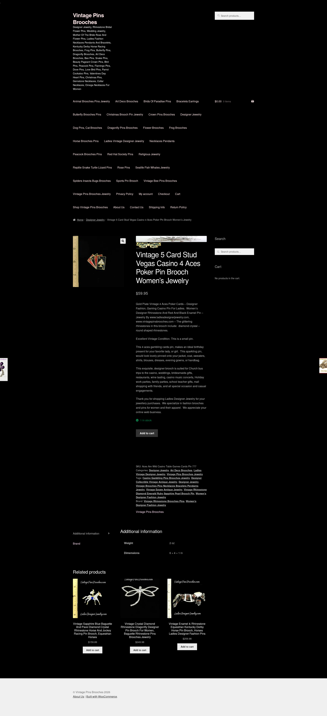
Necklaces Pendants (162, 141)
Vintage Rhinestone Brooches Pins (164, 501)
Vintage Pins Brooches (88, 18)
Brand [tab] (76, 543)
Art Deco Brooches (126, 101)
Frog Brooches (178, 128)
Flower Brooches (153, 128)
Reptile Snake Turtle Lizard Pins (92, 167)
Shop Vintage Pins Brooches (90, 207)
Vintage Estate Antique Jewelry (164, 489)
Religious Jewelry (149, 154)
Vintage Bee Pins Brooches (160, 181)
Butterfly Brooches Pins (87, 114)
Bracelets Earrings (187, 101)
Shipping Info (157, 207)
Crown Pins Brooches (162, 114)
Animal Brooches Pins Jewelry (91, 101)
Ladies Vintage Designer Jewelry (124, 141)
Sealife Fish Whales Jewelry (152, 167)
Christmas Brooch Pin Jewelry (125, 114)
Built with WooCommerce (101, 696)
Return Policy (178, 207)
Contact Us (136, 207)
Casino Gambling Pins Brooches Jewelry (166, 478)
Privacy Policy (124, 194)
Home (80, 219)
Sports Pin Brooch (127, 181)
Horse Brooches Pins (86, 141)
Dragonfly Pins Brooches (122, 128)
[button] (123, 241)
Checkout (164, 194)
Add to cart (147, 433)
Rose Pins (123, 167)
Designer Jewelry (190, 114)
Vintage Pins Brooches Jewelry (92, 194)
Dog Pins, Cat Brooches (87, 128)
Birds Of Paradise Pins (157, 101)
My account (146, 194)
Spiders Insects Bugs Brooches (92, 181)
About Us (118, 207)
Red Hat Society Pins (120, 154)
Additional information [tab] (86, 533)
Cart (177, 194)
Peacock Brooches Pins (87, 154)
